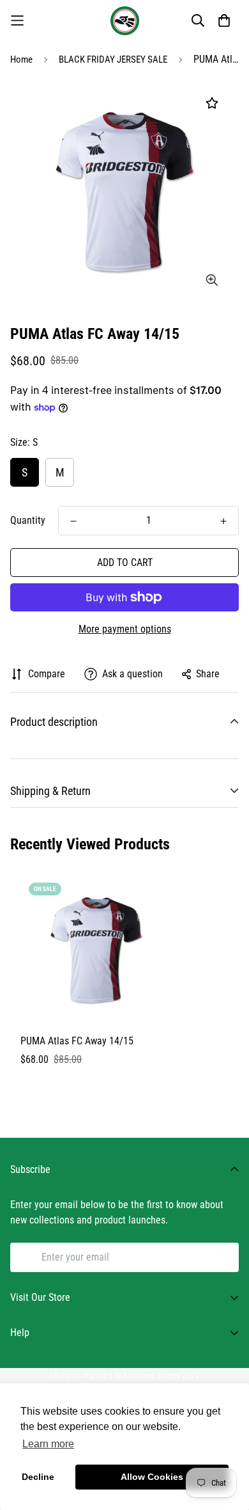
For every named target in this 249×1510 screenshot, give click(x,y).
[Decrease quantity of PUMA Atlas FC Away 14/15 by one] (73, 521)
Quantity (27, 520)
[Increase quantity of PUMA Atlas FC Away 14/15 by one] (223, 521)
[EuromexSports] (124, 21)
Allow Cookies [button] (152, 1477)
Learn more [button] (48, 1443)
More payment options (125, 629)
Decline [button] (38, 1477)
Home (21, 59)
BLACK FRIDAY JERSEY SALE (113, 59)
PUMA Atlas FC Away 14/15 (76, 1041)
